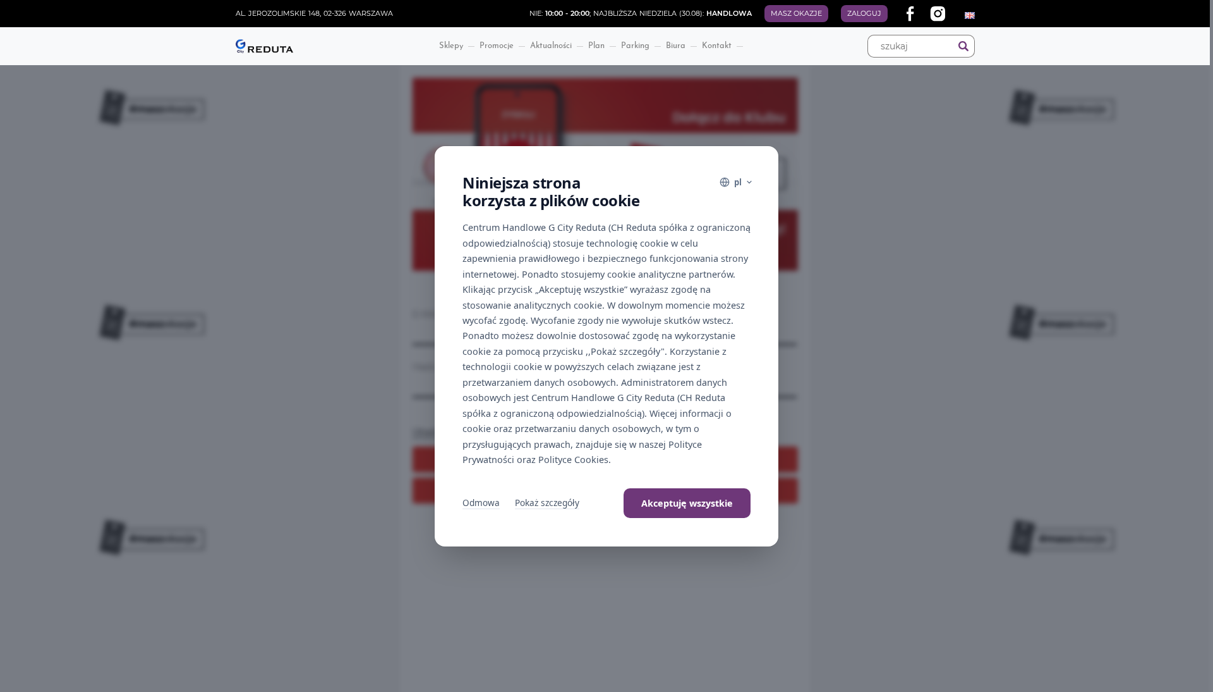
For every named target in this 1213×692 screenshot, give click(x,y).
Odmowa (481, 503)
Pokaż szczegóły (547, 503)
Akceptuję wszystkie (687, 503)
